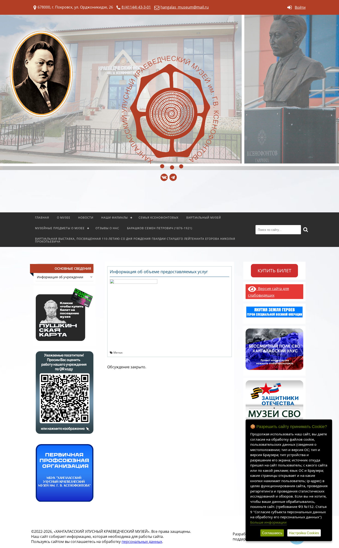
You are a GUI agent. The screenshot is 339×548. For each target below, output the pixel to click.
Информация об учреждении (60, 277)
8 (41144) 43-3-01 (136, 7)
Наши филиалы (114, 218)
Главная (42, 218)
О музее (63, 218)
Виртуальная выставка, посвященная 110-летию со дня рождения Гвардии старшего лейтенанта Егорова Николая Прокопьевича (135, 240)
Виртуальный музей (203, 218)
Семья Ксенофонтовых (158, 218)
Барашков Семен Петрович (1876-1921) (159, 228)
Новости (85, 218)
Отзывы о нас (107, 228)
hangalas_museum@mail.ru (185, 7)
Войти (300, 7)
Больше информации (268, 522)
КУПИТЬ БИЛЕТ (274, 270)
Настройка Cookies (304, 533)
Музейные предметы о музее (60, 228)
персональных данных (142, 541)
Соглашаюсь (272, 533)
